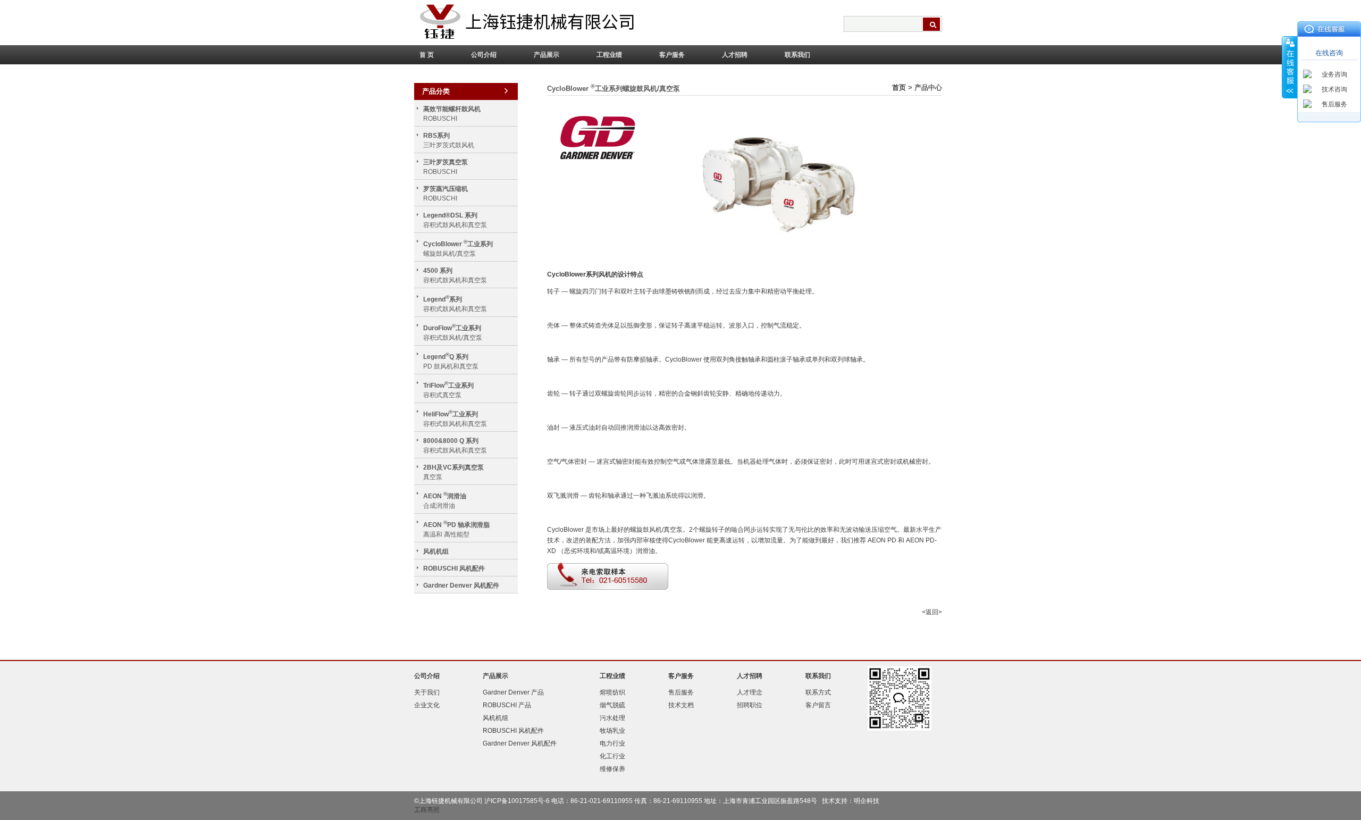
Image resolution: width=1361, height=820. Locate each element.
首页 (899, 87)
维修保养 (612, 769)
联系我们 (797, 54)
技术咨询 (1334, 89)
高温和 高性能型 (456, 529)
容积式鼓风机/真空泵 (452, 332)
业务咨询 (1334, 74)
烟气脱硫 (612, 705)
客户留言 (818, 705)
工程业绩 (609, 54)
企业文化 (427, 705)
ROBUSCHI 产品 (507, 705)
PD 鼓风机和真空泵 (450, 361)
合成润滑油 (444, 500)
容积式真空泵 (448, 389)
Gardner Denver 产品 (513, 692)
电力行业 (612, 743)
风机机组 (436, 551)
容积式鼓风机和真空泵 (455, 220)
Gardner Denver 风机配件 (461, 585)
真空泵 (453, 472)
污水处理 (612, 718)
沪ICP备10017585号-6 (517, 801)
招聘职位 (749, 705)
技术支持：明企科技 (850, 801)
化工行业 (612, 756)
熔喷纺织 (612, 692)
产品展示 (546, 54)
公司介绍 (484, 54)
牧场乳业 (612, 730)
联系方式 (818, 692)
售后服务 (1334, 104)
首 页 (426, 54)
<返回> (932, 612)
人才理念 (749, 692)
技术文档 (681, 705)
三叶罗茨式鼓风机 (448, 140)
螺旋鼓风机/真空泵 (458, 248)
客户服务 (672, 54)
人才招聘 (734, 54)
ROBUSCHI (452, 113)
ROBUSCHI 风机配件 (454, 568)
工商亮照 (427, 810)
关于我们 (427, 692)
